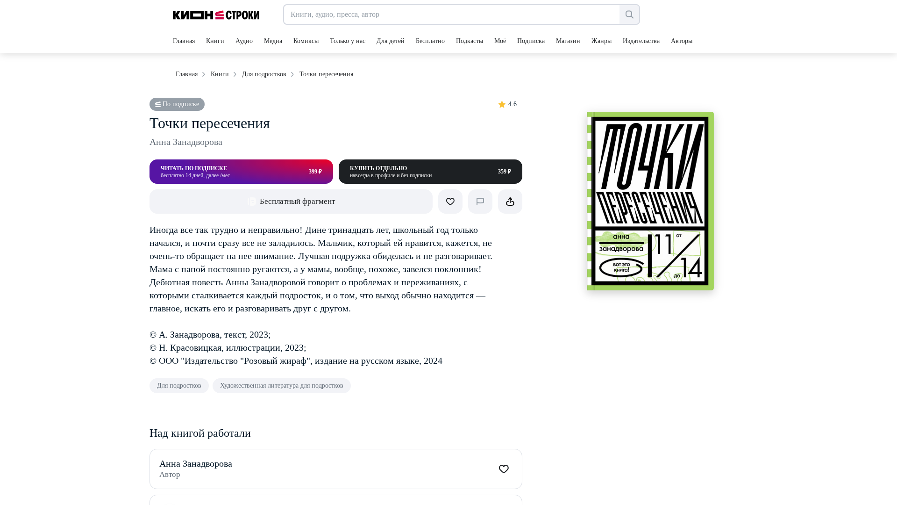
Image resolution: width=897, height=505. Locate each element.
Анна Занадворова (186, 142)
